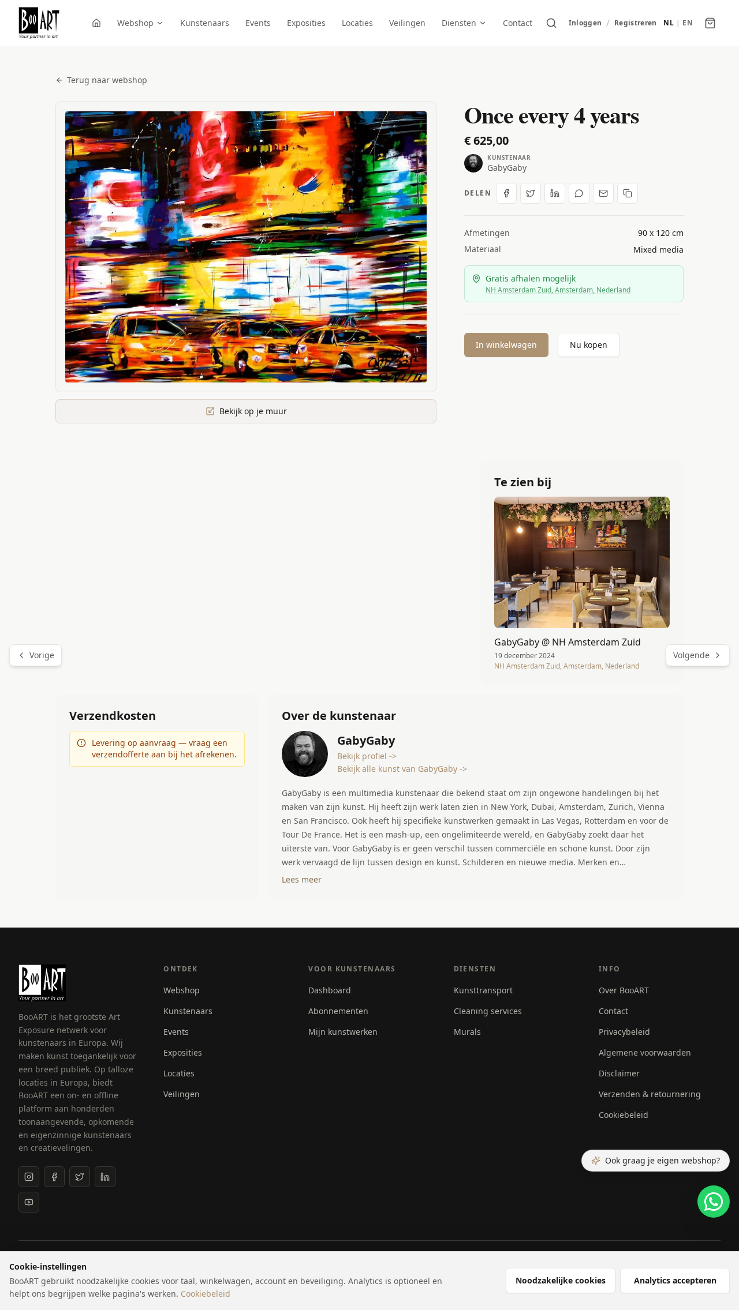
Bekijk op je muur (253, 411)
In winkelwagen (506, 344)
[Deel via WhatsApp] (579, 193)
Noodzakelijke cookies (561, 1280)
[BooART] (38, 23)
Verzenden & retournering (650, 1093)
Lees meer (302, 879)
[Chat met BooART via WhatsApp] (713, 1201)
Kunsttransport (483, 990)
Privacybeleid (624, 1031)
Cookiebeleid (623, 1114)
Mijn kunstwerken (343, 1031)
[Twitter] (79, 1176)
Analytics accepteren (675, 1280)
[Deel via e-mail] (603, 193)
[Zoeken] (551, 23)
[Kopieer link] (627, 193)
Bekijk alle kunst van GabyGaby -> (402, 768)
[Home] (96, 23)
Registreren (635, 23)
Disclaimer (619, 1073)
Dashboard (329, 990)
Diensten (459, 22)
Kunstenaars (204, 22)
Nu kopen (588, 344)
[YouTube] (28, 1202)
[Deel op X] (530, 193)
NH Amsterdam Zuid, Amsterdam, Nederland (558, 290)
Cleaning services (488, 1010)
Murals (467, 1031)
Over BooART (624, 990)
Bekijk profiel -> (367, 755)
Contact (517, 22)
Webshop (135, 22)
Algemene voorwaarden (645, 1052)
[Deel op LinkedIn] (554, 193)
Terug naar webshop (107, 79)
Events (258, 22)
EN (687, 23)
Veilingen (407, 22)
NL (668, 23)
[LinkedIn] (105, 1176)
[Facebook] (54, 1176)
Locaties (357, 22)
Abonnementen (338, 1010)
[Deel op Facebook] (506, 193)
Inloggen (585, 23)
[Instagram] (28, 1176)
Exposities (306, 22)
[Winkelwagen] (710, 23)
